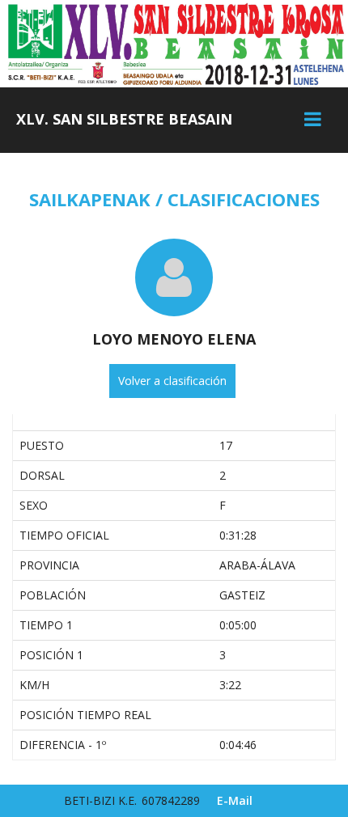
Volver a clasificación (172, 380)
